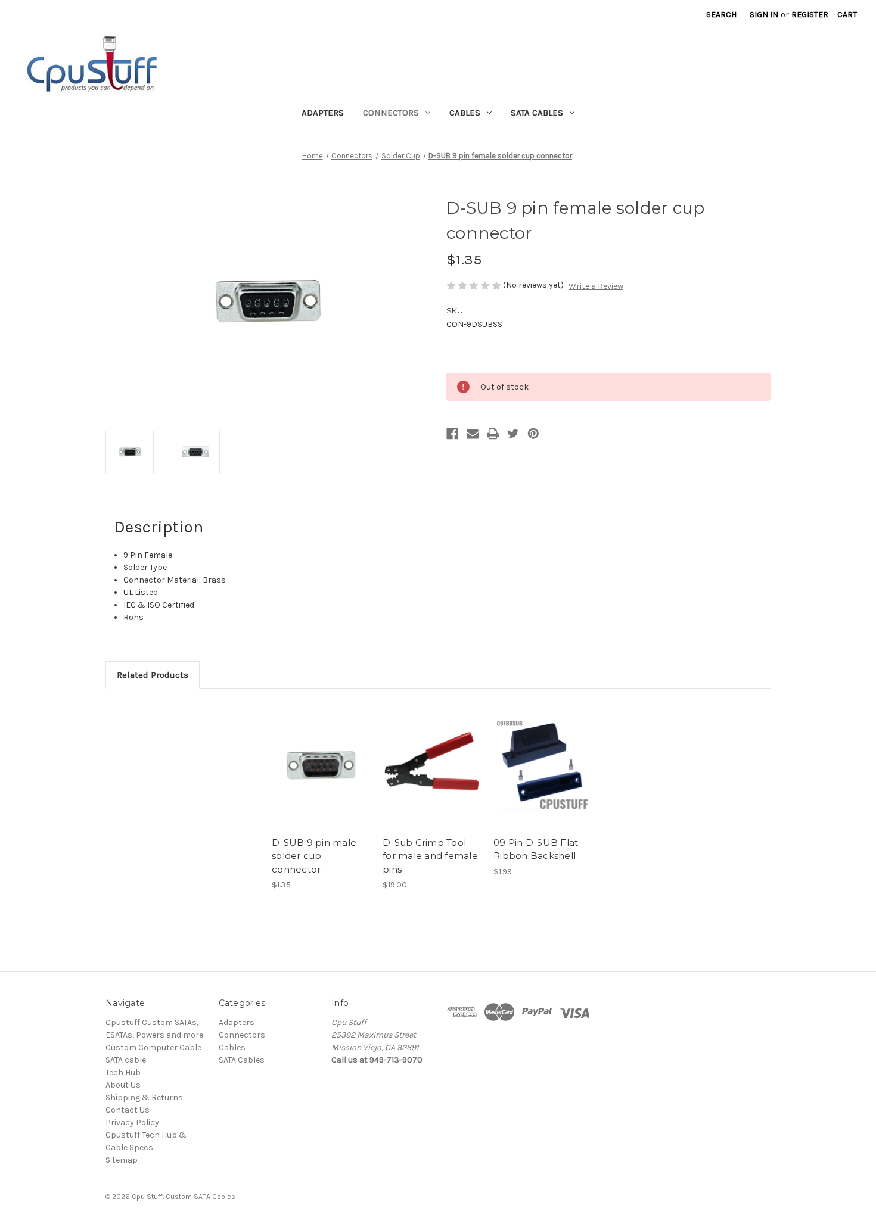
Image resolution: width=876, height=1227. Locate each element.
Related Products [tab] (152, 674)
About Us (123, 1085)
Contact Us (127, 1110)
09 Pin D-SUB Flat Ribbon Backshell (535, 849)
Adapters (323, 112)
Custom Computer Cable (153, 1047)
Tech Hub (123, 1072)
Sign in (764, 15)
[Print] (493, 433)
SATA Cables (537, 112)
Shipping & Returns (144, 1097)
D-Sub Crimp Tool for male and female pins (430, 856)
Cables (464, 112)
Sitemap (121, 1160)
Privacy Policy (132, 1122)
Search (721, 15)
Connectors (391, 112)
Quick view (318, 755)
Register (809, 15)
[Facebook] (452, 433)
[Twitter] (513, 433)
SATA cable (125, 1060)
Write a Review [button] (596, 286)
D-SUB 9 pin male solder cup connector (314, 856)
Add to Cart (431, 776)
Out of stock (321, 776)
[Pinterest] (533, 433)
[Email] (473, 433)
